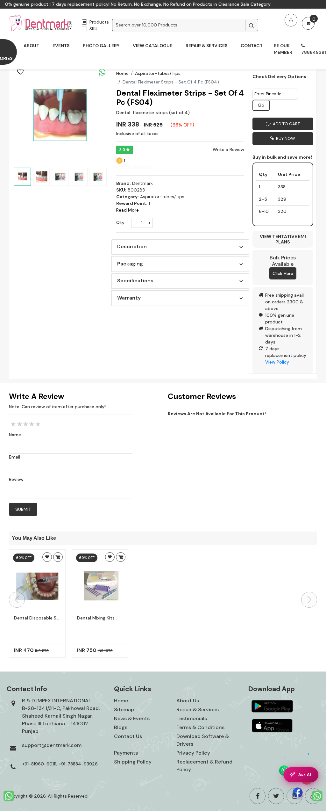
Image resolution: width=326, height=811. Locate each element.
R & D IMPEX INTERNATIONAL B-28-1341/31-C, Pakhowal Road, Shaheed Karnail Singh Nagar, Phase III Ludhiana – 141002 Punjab (61, 716)
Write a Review (228, 149)
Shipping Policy (133, 761)
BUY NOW (284, 138)
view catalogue (152, 45)
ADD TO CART (285, 124)
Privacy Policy (193, 752)
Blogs (120, 727)
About (31, 45)
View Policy (277, 362)
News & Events (132, 718)
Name (15, 435)
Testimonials (191, 718)
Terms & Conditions (200, 727)
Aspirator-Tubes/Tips (158, 73)
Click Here (283, 273)
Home (122, 73)
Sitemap (124, 709)
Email (14, 457)
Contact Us (128, 736)
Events (61, 45)
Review (16, 479)
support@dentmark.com (52, 745)
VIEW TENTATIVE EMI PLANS (283, 239)
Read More (127, 210)
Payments (126, 752)
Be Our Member (283, 49)
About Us (187, 700)
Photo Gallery (101, 45)
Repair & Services (206, 45)
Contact (252, 45)
